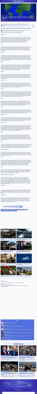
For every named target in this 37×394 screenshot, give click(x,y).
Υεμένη (26, 209)
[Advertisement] (16, 220)
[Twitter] (6, 384)
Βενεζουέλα (15, 210)
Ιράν (11, 209)
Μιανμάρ (9, 209)
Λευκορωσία (2, 209)
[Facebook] (4, 384)
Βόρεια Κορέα (17, 209)
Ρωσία (6, 209)
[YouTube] (8, 384)
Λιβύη (14, 209)
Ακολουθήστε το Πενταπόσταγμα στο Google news (11, 206)
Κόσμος (2, 15)
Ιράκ (12, 210)
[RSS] (10, 384)
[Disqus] (16, 289)
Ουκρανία (6, 210)
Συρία (23, 209)
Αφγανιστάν (2, 210)
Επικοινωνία (20, 389)
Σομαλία (9, 210)
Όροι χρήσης (16, 389)
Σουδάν (21, 209)
